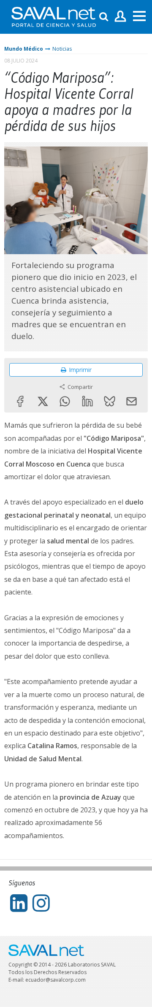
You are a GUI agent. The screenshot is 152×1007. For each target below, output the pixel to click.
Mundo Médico (23, 48)
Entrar (120, 16)
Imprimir (80, 370)
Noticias (62, 48)
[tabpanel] (76, 200)
